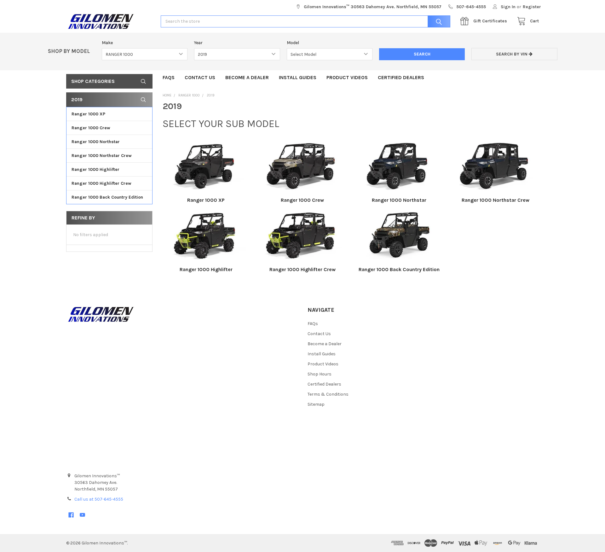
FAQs (169, 77)
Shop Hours (319, 374)
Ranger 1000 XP (88, 114)
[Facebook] (71, 515)
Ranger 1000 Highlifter (95, 169)
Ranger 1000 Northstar (96, 141)
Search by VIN (512, 54)
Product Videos (347, 77)
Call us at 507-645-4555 (98, 499)
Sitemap (316, 404)
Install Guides (297, 77)
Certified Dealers (401, 77)
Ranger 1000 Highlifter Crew (101, 183)
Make (107, 42)
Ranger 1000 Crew (91, 128)
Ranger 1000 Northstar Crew (102, 155)
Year (198, 42)
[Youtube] (82, 515)
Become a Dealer (247, 77)
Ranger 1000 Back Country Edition (107, 197)
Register (532, 6)
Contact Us (200, 77)
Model (293, 42)
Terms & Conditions (328, 394)
